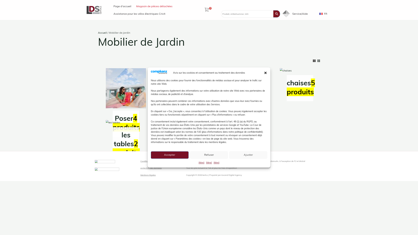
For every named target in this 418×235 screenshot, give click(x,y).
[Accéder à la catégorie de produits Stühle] (300, 71)
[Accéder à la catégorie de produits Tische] (126, 123)
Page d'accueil (122, 6)
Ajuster (248, 154)
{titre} (201, 162)
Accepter (169, 154)
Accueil (102, 32)
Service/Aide (300, 13)
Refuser (209, 154)
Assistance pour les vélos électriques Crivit (139, 13)
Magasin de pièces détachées (154, 6)
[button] (265, 72)
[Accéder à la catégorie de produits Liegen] (126, 89)
